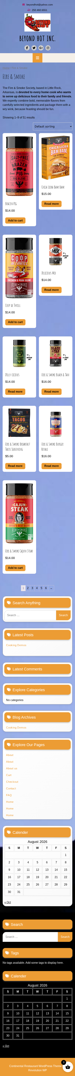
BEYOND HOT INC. (37, 38)
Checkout (12, 781)
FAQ (9, 795)
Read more (51, 203)
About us (11, 768)
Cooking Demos (16, 645)
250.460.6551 (39, 10)
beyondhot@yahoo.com (40, 4)
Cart (9, 775)
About (9, 754)
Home (6, 68)
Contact (11, 788)
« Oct (7, 902)
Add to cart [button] (15, 220)
